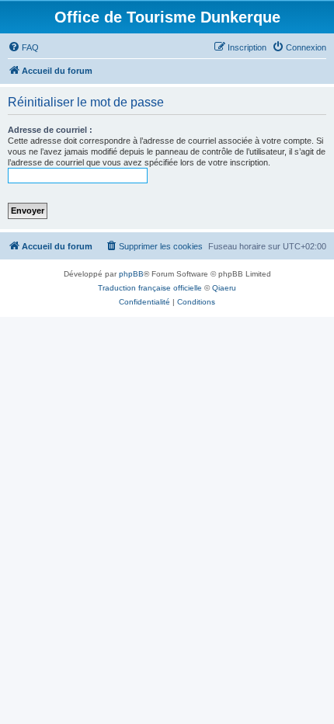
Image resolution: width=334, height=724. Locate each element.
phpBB (131, 274)
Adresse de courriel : (50, 129)
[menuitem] (23, 47)
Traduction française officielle (150, 288)
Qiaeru (224, 288)
